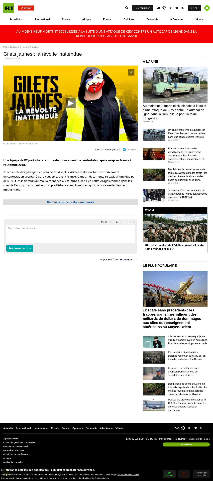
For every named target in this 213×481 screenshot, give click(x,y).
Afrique (86, 19)
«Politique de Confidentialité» (95, 478)
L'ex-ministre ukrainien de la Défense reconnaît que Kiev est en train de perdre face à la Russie (187, 356)
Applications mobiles (13, 462)
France (107, 19)
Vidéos (200, 19)
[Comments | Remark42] (70, 241)
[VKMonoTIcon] (158, 8)
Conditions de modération (15, 454)
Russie (66, 19)
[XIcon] (170, 8)
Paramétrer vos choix (13, 450)
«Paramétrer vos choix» (128, 474)
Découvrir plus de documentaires (70, 202)
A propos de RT (10, 438)
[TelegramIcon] (176, 8)
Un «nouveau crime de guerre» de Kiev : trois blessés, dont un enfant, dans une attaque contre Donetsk (187, 133)
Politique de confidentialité (15, 446)
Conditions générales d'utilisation (19, 442)
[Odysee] (164, 8)
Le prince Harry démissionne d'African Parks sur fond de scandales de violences (183, 371)
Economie (152, 19)
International (42, 19)
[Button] (207, 8)
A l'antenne (176, 19)
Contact (7, 458)
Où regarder (143, 8)
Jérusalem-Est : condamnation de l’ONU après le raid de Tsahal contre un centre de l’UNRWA (187, 194)
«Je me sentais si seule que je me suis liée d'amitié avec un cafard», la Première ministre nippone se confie (187, 340)
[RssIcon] (182, 8)
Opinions (128, 19)
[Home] (8, 8)
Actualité (14, 19)
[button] (71, 103)
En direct (26, 8)
